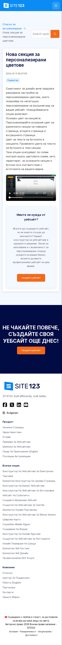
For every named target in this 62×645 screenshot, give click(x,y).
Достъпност (31, 635)
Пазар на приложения (20, 451)
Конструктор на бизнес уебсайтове (24, 485)
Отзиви (7, 437)
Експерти (8, 592)
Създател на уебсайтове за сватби (23, 504)
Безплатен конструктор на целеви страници (29, 480)
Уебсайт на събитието (16, 495)
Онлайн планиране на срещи (19, 543)
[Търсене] (55, 34)
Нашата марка (11, 597)
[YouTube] (26, 405)
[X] (12, 405)
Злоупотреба (44, 631)
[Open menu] (55, 5)
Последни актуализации (16, 456)
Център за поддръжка (16, 577)
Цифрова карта (12, 519)
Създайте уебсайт (31, 278)
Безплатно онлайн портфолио (20, 509)
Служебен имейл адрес (17, 524)
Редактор (12, 80)
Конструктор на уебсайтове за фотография (28, 490)
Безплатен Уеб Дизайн (15, 553)
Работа (12, 582)
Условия (13, 631)
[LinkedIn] (19, 405)
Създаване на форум (15, 529)
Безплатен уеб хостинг (16, 548)
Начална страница (13, 427)
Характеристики (12, 432)
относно (8, 572)
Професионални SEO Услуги (18, 558)
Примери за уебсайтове (17, 441)
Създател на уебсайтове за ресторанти (26, 538)
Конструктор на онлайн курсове (22, 533)
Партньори (9, 587)
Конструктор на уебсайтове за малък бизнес (29, 514)
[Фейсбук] (5, 405)
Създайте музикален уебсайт (20, 500)
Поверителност (28, 631)
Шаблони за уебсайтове (16, 446)
